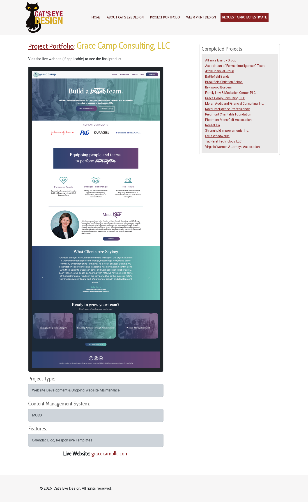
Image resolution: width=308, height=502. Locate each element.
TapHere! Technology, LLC (223, 141)
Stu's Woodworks (217, 136)
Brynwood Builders (218, 87)
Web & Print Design (201, 17)
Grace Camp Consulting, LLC (225, 98)
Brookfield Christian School (224, 82)
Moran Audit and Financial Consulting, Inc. (234, 103)
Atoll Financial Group (219, 71)
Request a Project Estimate (244, 17)
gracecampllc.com (110, 453)
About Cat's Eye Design (125, 17)
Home (96, 17)
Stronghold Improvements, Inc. (227, 130)
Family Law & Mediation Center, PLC (230, 93)
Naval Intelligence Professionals (227, 109)
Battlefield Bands (217, 76)
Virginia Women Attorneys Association (232, 147)
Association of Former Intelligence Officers (235, 66)
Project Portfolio (165, 17)
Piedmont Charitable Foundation (228, 114)
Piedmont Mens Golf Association (228, 120)
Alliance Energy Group (220, 60)
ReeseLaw (212, 125)
